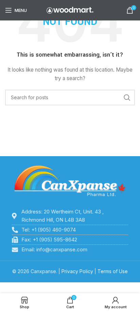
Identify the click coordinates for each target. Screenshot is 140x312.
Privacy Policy (77, 271)
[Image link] (70, 181)
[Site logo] (70, 10)
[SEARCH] (127, 97)
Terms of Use (113, 271)
